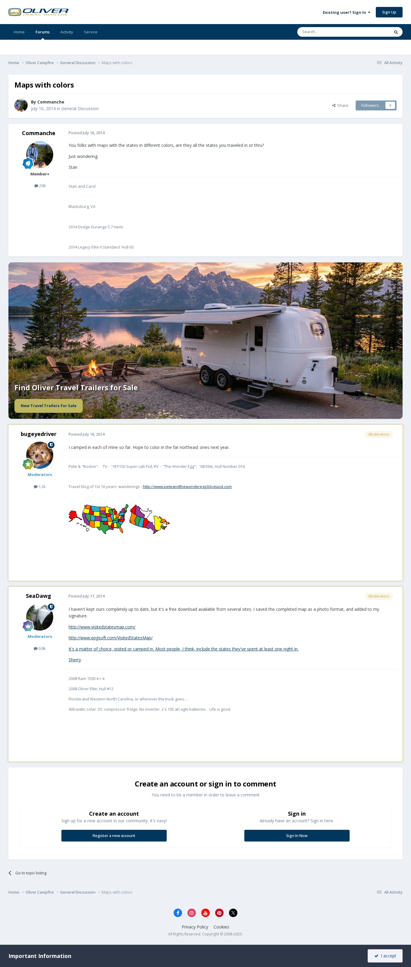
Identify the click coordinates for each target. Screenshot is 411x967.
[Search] (396, 32)
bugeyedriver (39, 433)
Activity (66, 32)
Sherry (75, 660)
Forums (43, 32)
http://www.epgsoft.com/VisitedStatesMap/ (111, 638)
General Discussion (80, 108)
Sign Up (389, 12)
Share (341, 105)
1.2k (42, 486)
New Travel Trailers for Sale (48, 405)
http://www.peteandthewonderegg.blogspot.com (187, 486)
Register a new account (114, 835)
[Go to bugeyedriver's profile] (39, 455)
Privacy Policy (195, 927)
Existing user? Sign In (345, 12)
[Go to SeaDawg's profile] (39, 617)
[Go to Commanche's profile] (21, 105)
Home (19, 32)
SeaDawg (38, 595)
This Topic (372, 31)
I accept (387, 956)
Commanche (38, 133)
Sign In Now (296, 835)
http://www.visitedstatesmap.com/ (102, 627)
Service (90, 32)
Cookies (221, 927)
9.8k (42, 648)
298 (41, 185)
